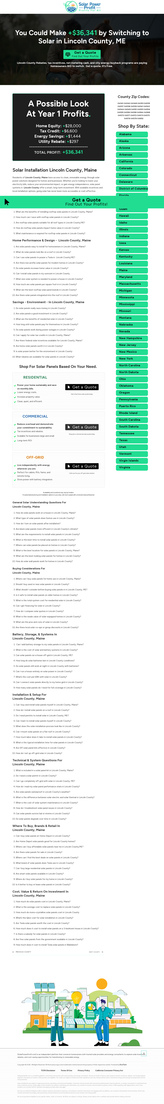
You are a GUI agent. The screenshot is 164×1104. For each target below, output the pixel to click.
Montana (125, 318)
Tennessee (126, 433)
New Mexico (128, 352)
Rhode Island (128, 413)
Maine (123, 270)
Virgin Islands (129, 460)
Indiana (124, 236)
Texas (123, 440)
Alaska (124, 141)
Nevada (124, 331)
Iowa (122, 243)
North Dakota (129, 372)
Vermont (125, 453)
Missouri (125, 311)
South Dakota (129, 426)
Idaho (123, 222)
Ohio (122, 379)
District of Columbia (133, 188)
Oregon (124, 392)
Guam (123, 209)
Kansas (124, 250)
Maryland (125, 277)
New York (126, 358)
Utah (122, 447)
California (126, 161)
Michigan (125, 290)
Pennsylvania (128, 399)
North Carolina (129, 365)
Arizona (124, 148)
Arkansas (125, 154)
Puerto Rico (127, 406)
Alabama (125, 134)
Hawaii (124, 216)
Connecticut (128, 175)
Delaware (126, 182)
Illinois (123, 229)
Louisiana (125, 263)
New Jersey (127, 345)
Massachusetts (130, 284)
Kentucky (126, 256)
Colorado (125, 168)
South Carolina (129, 419)
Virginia (124, 467)
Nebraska (126, 324)
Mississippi (127, 304)
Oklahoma (126, 386)
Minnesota (126, 297)
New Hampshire (130, 338)
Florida (124, 195)
